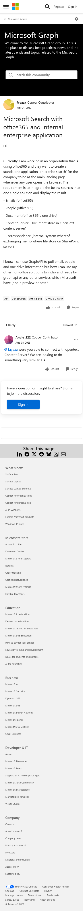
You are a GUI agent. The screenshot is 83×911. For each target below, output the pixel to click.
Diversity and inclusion (17, 859)
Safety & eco (12, 899)
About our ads (47, 899)
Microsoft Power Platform (19, 712)
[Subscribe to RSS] (56, 453)
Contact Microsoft (29, 890)
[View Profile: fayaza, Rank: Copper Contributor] (8, 104)
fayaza (21, 102)
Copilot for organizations (18, 495)
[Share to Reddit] (41, 453)
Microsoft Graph (17, 19)
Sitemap (9, 890)
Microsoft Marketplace (17, 789)
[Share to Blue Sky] (48, 453)
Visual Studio (12, 803)
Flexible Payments (15, 594)
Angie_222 (23, 337)
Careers (9, 824)
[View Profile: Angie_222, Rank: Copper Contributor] (8, 339)
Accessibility (12, 866)
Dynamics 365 (12, 698)
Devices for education (17, 621)
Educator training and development (24, 649)
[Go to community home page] (15, 6)
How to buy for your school (19, 642)
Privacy (48, 890)
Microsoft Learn (13, 768)
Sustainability (12, 873)
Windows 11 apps (14, 524)
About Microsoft (14, 831)
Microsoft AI (11, 684)
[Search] (47, 6)
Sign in (23, 404)
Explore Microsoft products (19, 516)
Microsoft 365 (12, 705)
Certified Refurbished (16, 579)
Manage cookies (14, 895)
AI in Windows (13, 509)
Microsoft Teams (14, 719)
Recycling (29, 899)
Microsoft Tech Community (19, 782)
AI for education (13, 663)
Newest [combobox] (70, 325)
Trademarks (53, 895)
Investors (10, 852)
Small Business (13, 733)
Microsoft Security (15, 691)
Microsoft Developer (16, 761)
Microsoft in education (17, 614)
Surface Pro (11, 474)
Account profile (13, 544)
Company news (13, 838)
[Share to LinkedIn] (19, 453)
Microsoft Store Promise (18, 586)
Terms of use (34, 895)
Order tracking (13, 572)
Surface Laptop (13, 481)
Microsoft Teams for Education (21, 628)
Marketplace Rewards (17, 796)
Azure (8, 754)
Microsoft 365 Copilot (17, 726)
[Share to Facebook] (27, 453)
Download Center (14, 551)
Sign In (72, 6)
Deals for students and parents (22, 656)
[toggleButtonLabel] (76, 19)
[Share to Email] (63, 453)
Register (59, 6)
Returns (9, 565)
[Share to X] (34, 453)
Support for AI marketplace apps (22, 775)
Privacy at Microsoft (16, 845)
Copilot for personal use (18, 502)
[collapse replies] (41, 334)
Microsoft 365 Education (18, 635)
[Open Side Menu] (6, 6)
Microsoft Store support (18, 558)
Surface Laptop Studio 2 (18, 488)
